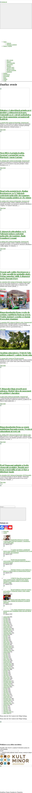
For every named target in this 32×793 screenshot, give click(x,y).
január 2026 (6, 627)
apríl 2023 (6, 675)
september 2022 (7, 685)
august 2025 (6, 634)
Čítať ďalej (3, 129)
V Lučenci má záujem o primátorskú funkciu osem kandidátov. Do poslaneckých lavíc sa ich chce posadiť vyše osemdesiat (17, 551)
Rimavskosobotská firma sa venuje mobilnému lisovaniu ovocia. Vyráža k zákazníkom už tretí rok (16, 429)
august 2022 (6, 687)
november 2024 (7, 647)
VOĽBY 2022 (10, 67)
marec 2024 (6, 659)
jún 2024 (5, 654)
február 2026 (6, 625)
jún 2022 (5, 690)
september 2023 (7, 668)
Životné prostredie (11, 70)
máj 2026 (5, 621)
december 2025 (7, 628)
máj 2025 (5, 638)
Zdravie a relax (10, 69)
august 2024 (6, 652)
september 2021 (7, 703)
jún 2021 (5, 707)
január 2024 (6, 662)
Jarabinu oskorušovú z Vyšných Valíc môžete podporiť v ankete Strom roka (16, 354)
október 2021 (6, 701)
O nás (4, 80)
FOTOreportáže (11, 63)
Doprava (9, 61)
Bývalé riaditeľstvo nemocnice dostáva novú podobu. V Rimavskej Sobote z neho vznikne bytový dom (17, 591)
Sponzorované (25, 122)
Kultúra (5, 73)
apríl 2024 (6, 657)
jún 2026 (5, 619)
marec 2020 (6, 713)
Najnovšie (6, 531)
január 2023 (6, 679)
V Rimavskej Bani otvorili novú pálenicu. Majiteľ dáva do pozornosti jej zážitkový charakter (15, 391)
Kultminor (9, 71)
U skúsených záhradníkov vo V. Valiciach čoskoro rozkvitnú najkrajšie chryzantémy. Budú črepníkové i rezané (13, 234)
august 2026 (6, 616)
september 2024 (7, 650)
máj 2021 (5, 709)
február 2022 (6, 695)
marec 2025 (6, 641)
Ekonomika (6, 76)
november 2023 (7, 665)
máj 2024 (5, 656)
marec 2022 (6, 694)
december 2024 (7, 646)
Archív (5, 533)
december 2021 (7, 698)
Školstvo (9, 66)
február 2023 (6, 678)
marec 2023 (6, 676)
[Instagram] (6, 527)
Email (1, 750)
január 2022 (6, 697)
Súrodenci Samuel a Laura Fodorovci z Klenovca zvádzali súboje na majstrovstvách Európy (17, 570)
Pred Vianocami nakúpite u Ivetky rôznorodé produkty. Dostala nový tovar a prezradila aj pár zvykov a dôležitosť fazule (14, 468)
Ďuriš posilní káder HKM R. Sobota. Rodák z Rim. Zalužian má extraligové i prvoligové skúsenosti (16, 601)
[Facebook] (2, 527)
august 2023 (6, 669)
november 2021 (7, 700)
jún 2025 (5, 637)
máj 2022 (5, 691)
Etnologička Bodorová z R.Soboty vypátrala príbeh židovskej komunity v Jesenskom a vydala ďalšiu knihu (16, 541)
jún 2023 (5, 672)
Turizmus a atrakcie (12, 44)
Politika (5, 79)
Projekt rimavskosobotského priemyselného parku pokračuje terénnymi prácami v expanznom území (16, 561)
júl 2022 (5, 688)
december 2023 (7, 663)
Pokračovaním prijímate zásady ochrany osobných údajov (17, 752)
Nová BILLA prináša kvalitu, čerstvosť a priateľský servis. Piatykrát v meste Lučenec (12, 155)
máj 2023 (5, 673)
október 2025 (6, 631)
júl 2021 (5, 706)
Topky (5, 41)
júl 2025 (5, 635)
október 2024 (6, 649)
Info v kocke (10, 60)
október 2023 (6, 666)
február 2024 (6, 660)
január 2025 (6, 644)
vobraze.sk (11, 122)
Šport (4, 77)
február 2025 (6, 643)
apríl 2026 (6, 622)
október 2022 (6, 684)
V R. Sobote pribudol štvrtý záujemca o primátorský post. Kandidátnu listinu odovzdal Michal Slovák (17, 611)
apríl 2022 (6, 692)
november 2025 (7, 630)
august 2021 (6, 704)
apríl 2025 (6, 640)
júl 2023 (5, 671)
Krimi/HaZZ (6, 74)
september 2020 (7, 711)
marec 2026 (6, 624)
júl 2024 (5, 653)
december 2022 (7, 681)
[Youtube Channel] (10, 527)
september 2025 (7, 633)
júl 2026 (5, 618)
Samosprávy (10, 64)
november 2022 (7, 682)
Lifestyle (9, 43)
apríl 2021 (6, 710)
